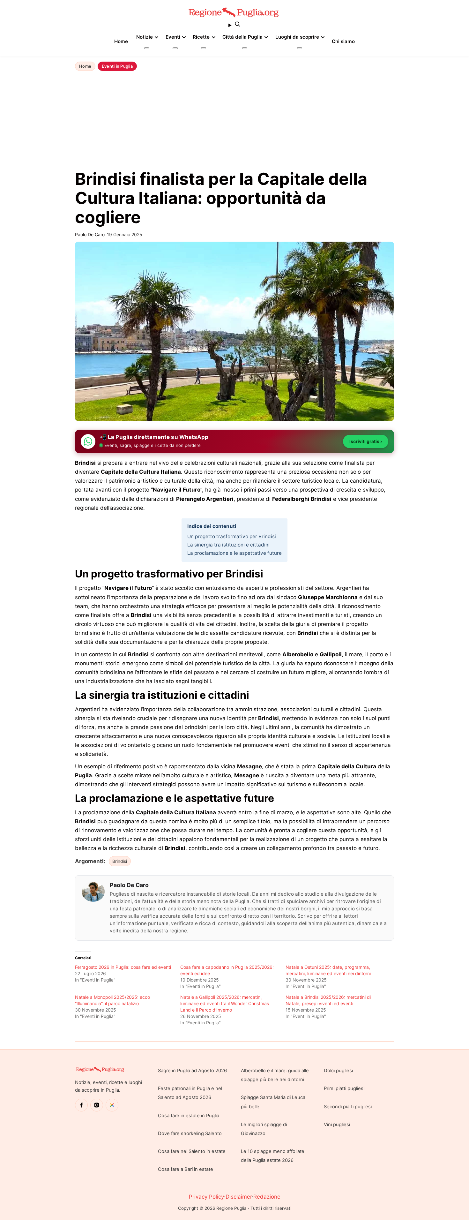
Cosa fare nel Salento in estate (192, 1151)
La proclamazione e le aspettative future (234, 553)
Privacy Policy (206, 1197)
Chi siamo (343, 41)
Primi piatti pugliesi (344, 1088)
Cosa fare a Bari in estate (185, 1169)
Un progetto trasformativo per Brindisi (231, 536)
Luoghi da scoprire (297, 37)
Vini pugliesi (337, 1124)
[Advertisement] (234, 121)
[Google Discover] (112, 1105)
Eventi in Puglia (117, 66)
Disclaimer (239, 1197)
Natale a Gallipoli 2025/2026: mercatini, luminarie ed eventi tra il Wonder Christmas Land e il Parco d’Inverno (224, 1003)
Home (121, 41)
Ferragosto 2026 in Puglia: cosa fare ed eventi (123, 967)
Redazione (266, 1197)
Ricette (201, 37)
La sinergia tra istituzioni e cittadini (228, 545)
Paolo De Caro (129, 885)
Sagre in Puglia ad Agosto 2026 (192, 1070)
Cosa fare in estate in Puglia (188, 1115)
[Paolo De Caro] (93, 891)
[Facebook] (81, 1105)
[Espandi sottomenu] (146, 48)
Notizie (144, 37)
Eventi (173, 37)
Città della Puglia (242, 37)
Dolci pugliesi (338, 1070)
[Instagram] (96, 1105)
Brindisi (119, 861)
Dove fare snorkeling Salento (190, 1133)
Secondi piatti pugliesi (348, 1107)
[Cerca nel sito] (234, 25)
